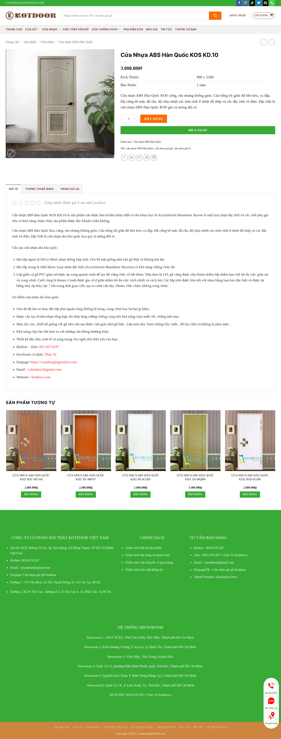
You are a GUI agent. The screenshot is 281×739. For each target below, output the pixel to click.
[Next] (275, 457)
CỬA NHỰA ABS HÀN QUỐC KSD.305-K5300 (140, 477)
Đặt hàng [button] (31, 494)
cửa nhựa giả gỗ (164, 148)
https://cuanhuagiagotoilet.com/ (54, 362)
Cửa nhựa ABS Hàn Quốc (75, 42)
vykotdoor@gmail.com (44, 369)
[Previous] (6, 457)
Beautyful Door (226, 577)
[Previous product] (271, 42)
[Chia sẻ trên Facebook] (124, 157)
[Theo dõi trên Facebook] (239, 3)
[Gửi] (215, 16)
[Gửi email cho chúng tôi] (265, 3)
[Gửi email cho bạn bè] (139, 157)
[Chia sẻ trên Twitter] (131, 157)
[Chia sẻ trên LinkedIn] (154, 157)
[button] (238, 15)
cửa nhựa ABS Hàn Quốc (140, 148)
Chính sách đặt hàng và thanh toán (147, 555)
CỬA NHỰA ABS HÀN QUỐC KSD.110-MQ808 (195, 477)
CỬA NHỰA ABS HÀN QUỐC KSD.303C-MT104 (31, 477)
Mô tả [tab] (13, 188)
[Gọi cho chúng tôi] (272, 3)
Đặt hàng (153, 119)
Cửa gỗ (30, 29)
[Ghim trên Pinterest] (146, 157)
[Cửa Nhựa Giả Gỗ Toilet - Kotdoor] (31, 15)
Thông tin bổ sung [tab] (39, 188)
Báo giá (152, 29)
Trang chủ (14, 29)
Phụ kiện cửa (133, 29)
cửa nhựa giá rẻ (182, 148)
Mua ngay (198, 130)
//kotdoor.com (39, 377)
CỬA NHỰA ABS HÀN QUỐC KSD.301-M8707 (85, 477)
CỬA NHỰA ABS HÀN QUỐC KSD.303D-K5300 (249, 477)
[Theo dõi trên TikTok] (252, 3)
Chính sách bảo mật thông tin (144, 569)
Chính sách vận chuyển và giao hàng (149, 562)
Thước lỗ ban (185, 29)
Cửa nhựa (49, 29)
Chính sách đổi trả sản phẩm (143, 548)
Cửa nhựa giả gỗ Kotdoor (229, 569)
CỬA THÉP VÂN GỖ (76, 29)
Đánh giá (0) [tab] (70, 188)
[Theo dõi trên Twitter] (259, 3)
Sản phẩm (29, 42)
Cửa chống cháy (105, 29)
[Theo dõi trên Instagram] (246, 3)
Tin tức (166, 29)
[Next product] (263, 42)
